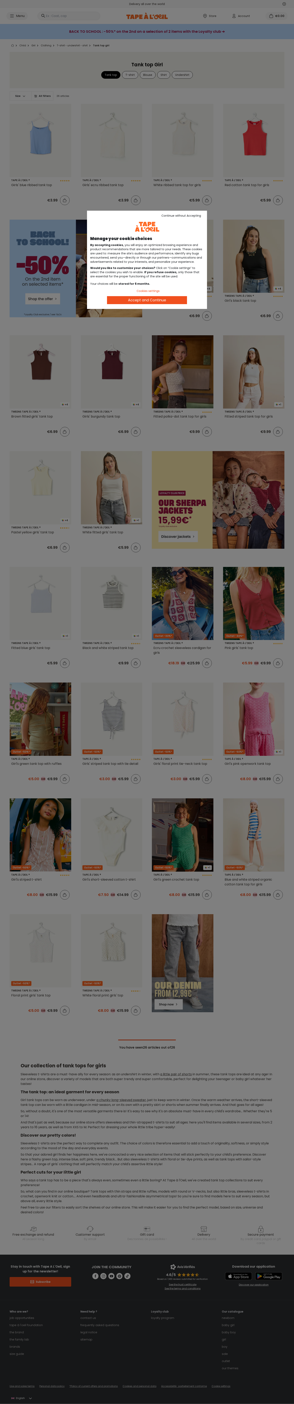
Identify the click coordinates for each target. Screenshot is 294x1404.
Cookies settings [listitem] (148, 291)
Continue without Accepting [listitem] (181, 216)
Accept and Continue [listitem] (147, 300)
